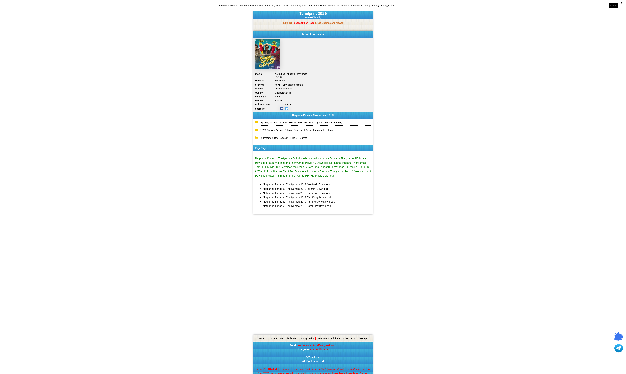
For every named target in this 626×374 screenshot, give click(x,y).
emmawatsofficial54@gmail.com (317, 345)
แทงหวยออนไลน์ (300, 369)
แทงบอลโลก (335, 369)
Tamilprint (314, 357)
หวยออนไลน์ (319, 369)
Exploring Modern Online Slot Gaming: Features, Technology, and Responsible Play (301, 122)
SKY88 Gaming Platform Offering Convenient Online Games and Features (296, 130)
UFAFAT (272, 369)
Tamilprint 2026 (313, 13)
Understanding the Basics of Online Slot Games (283, 138)
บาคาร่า (261, 369)
